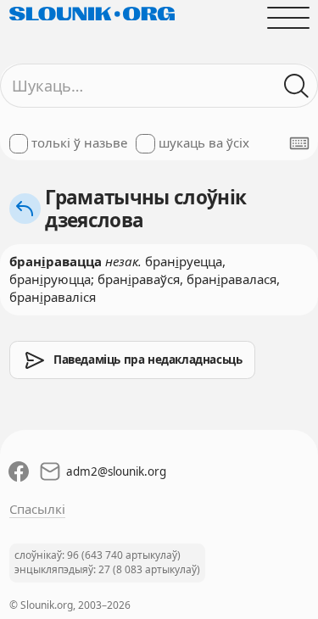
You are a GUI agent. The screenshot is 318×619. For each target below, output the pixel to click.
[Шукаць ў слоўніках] (296, 86)
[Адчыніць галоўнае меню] (288, 17)
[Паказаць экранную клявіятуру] (299, 143)
